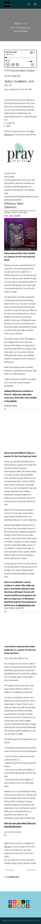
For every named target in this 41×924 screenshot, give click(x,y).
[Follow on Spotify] (23, 906)
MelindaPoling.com (26, 605)
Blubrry (30, 196)
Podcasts (23, 27)
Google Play (10, 123)
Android (18, 196)
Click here (7, 846)
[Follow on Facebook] (10, 902)
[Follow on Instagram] (14, 902)
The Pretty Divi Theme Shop (25, 920)
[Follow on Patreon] (19, 906)
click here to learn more (19, 213)
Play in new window (18, 70)
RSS (18, 75)
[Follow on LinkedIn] (27, 902)
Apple (8, 125)
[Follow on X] (23, 902)
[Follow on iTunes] (14, 906)
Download (30, 70)
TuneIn (14, 75)
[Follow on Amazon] (19, 902)
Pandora (24, 196)
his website (12, 401)
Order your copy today (21, 394)
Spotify (13, 196)
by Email (11, 200)
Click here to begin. (29, 863)
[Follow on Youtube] (27, 906)
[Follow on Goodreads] (10, 906)
